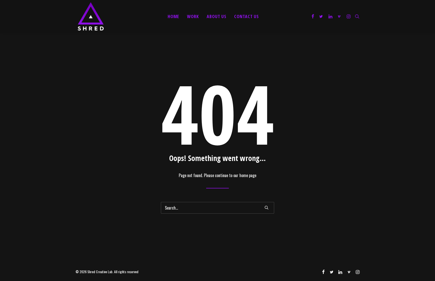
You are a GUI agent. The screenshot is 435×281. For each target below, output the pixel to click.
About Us (216, 16)
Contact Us (246, 16)
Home (173, 16)
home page (247, 175)
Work (193, 16)
